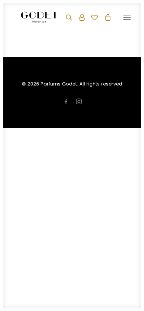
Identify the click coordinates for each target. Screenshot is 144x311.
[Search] (65, 17)
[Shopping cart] (104, 17)
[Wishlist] (91, 17)
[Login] (78, 17)
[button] (127, 17)
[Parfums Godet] (39, 17)
